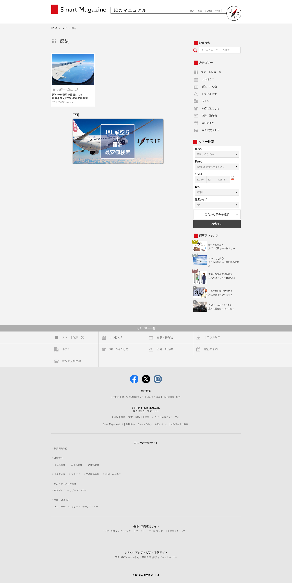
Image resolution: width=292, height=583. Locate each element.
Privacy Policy (145, 424)
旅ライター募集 (179, 424)
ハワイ (155, 417)
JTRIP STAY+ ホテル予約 (126, 557)
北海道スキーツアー (178, 531)
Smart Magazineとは (113, 424)
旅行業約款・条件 (171, 397)
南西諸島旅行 (92, 474)
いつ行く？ (208, 79)
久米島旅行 (93, 464)
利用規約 (130, 424)
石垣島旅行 (59, 464)
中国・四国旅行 (113, 474)
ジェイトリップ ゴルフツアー (150, 531)
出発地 (198, 148)
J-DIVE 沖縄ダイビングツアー (118, 531)
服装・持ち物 (209, 86)
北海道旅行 (59, 474)
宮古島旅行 (76, 464)
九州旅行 (75, 474)
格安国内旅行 (60, 448)
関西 (200, 10)
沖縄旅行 (58, 458)
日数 (197, 186)
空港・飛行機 (209, 115)
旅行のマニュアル (170, 417)
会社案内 (114, 397)
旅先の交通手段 (210, 130)
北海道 (208, 10)
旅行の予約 (208, 122)
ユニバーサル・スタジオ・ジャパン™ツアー (76, 506)
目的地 (198, 161)
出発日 (198, 174)
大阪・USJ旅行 (61, 500)
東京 (192, 10)
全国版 (115, 417)
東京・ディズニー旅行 (65, 483)
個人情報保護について (133, 397)
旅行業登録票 (153, 397)
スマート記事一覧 (211, 72)
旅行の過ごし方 (210, 108)
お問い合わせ (161, 424)
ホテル (205, 101)
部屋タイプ (201, 199)
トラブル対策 (209, 93)
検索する (217, 223)
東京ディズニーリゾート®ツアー (70, 490)
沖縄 (217, 10)
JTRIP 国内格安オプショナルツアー (159, 557)
